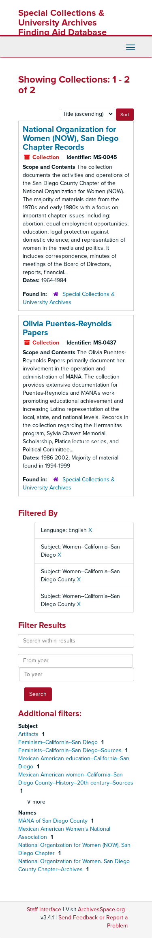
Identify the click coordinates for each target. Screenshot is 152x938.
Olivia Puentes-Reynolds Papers (67, 328)
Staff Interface (44, 909)
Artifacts (29, 734)
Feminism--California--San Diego (58, 742)
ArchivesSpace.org (101, 909)
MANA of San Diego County (53, 820)
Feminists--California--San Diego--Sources (70, 750)
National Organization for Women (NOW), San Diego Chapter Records (70, 138)
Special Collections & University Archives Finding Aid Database (62, 23)
